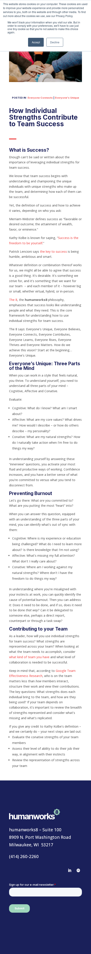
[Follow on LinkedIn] (69, 870)
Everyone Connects (40, 97)
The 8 (13, 300)
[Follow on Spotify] (78, 870)
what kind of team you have (29, 657)
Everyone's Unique (67, 97)
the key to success (53, 251)
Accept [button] (36, 42)
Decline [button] (54, 42)
